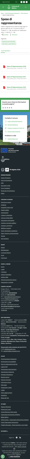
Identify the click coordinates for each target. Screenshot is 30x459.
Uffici (2, 183)
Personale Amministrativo (8, 191)
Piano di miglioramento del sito (9, 364)
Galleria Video (4, 277)
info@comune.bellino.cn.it (11, 299)
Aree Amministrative (6, 180)
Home (2, 13)
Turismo (3, 236)
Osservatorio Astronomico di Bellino (10, 415)
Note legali (4, 385)
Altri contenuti (24, 13)
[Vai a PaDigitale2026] (10, 170)
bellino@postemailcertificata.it (12, 297)
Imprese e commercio (6, 226)
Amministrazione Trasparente (12, 13)
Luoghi (2, 269)
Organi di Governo (5, 178)
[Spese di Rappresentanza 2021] (4, 77)
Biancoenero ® (16, 453)
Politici (2, 193)
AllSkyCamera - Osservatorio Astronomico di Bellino (15, 420)
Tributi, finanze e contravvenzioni (9, 233)
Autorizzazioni (4, 213)
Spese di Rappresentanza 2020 (16, 66)
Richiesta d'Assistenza (7, 375)
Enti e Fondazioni (5, 188)
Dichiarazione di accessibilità (8, 362)
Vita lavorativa (5, 239)
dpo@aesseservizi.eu (10, 349)
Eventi (2, 267)
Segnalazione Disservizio (7, 372)
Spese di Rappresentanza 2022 (16, 87)
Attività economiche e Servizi (8, 280)
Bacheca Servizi (5, 377)
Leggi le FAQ (4, 367)
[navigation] (3, 7)
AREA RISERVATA (15, 457)
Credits (3, 390)
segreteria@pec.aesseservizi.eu (11, 351)
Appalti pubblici (5, 210)
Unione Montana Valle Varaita (9, 412)
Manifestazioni (5, 250)
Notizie (3, 247)
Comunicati (4, 258)
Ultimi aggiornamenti (6, 393)
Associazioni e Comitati (7, 282)
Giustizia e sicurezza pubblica (8, 223)
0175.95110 (6, 291)
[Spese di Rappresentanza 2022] (4, 87)
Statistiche (4, 395)
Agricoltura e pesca (6, 202)
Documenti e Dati (5, 186)
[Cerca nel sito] (26, 7)
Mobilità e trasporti (6, 228)
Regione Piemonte (6, 2)
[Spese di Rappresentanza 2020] (4, 67)
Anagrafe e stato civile (7, 207)
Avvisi (2, 255)
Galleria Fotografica (6, 275)
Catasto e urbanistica (6, 215)
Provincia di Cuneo (6, 409)
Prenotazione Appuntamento (8, 369)
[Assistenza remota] (14, 449)
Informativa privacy (6, 382)
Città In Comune (22, 447)
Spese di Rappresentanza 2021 (16, 77)
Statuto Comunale (6, 380)
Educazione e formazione (7, 220)
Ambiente (3, 205)
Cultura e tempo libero (7, 218)
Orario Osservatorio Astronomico (9, 422)
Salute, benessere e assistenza (9, 231)
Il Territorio (3, 272)
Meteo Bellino (4, 417)
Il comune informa (6, 253)
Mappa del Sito (5, 398)
